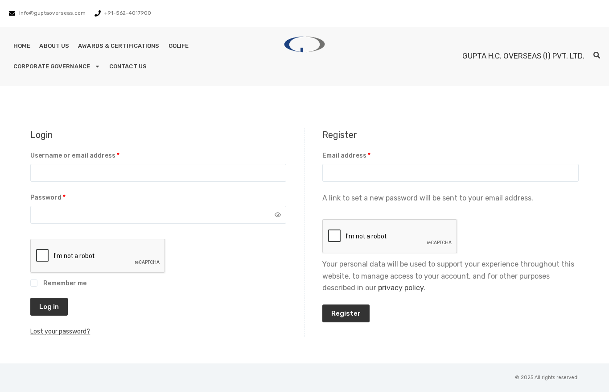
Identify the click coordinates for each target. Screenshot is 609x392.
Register (346, 313)
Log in (49, 307)
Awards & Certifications (118, 45)
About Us (54, 45)
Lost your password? (60, 331)
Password (62, 196)
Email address (360, 154)
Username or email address (89, 154)
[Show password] (278, 215)
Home (21, 45)
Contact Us (128, 66)
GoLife (179, 45)
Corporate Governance (51, 66)
